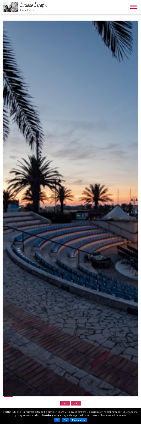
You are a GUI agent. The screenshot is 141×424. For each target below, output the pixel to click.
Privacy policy (52, 415)
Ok (57, 420)
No (65, 420)
